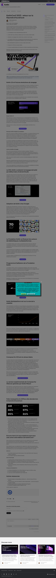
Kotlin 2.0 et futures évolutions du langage (49, 16)
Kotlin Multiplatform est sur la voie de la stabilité (50, 32)
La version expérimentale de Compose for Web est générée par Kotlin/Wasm (50, 35)
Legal (15, 570)
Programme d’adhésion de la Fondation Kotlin (48, 29)
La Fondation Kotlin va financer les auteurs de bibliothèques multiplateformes (49, 27)
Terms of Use (10, 570)
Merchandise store (51, 575)
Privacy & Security (4, 570)
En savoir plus (37, 286)
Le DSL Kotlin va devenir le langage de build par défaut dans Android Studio (50, 23)
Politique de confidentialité (21, 290)
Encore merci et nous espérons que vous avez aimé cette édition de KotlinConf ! (50, 40)
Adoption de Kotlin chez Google (49, 24)
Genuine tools (19, 570)
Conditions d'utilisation (32, 290)
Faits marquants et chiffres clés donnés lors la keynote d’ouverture (49, 37)
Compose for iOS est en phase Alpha (50, 33)
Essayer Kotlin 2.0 (47, 17)
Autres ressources (47, 42)
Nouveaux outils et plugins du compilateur (49, 19)
